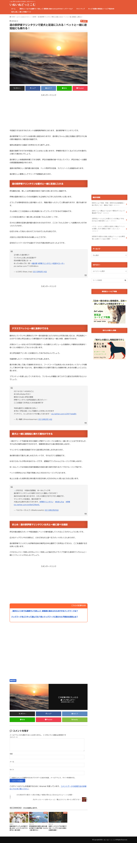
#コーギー (61, 263)
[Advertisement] (49, 111)
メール (12, 761)
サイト (12, 769)
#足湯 (54, 263)
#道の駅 (34, 263)
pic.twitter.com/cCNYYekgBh (63, 414)
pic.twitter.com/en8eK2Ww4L (27, 505)
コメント (14, 737)
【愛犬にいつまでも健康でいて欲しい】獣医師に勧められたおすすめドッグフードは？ (46, 9)
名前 (11, 754)
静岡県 (14, 680)
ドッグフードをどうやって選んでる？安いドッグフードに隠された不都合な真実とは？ (44, 617)
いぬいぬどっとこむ (23, 4)
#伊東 (68, 502)
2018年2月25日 (52, 510)
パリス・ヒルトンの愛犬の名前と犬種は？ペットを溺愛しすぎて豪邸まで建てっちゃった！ (108, 228)
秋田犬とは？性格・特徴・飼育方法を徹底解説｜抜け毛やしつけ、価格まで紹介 (108, 204)
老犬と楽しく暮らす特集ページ (21, 12)
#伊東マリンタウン (45, 263)
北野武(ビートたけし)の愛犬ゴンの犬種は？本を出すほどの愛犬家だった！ (108, 220)
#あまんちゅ (59, 502)
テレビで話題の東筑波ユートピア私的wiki (101, 9)
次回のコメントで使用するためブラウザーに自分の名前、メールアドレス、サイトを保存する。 (44, 777)
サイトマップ (80, 9)
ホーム (13, 9)
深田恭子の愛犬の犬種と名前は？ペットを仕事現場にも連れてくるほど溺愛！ (108, 237)
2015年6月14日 (40, 271)
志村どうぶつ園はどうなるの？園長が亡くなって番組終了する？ (108, 212)
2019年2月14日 (45, 419)
